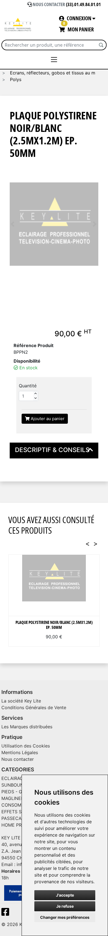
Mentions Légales (19, 752)
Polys (15, 79)
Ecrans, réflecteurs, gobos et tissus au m (52, 73)
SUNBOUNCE (15, 785)
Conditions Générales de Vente (33, 707)
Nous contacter (17, 759)
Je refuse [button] (65, 906)
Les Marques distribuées (26, 726)
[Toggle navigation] (54, 59)
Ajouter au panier (47, 418)
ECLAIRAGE (13, 778)
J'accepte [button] (65, 895)
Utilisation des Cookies (25, 746)
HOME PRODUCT (19, 825)
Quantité (28, 385)
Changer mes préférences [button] (64, 917)
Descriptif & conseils (52, 449)
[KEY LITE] (18, 24)
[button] (12, 224)
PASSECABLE (15, 818)
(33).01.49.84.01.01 (83, 4)
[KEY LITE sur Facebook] (6, 913)
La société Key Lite (21, 701)
